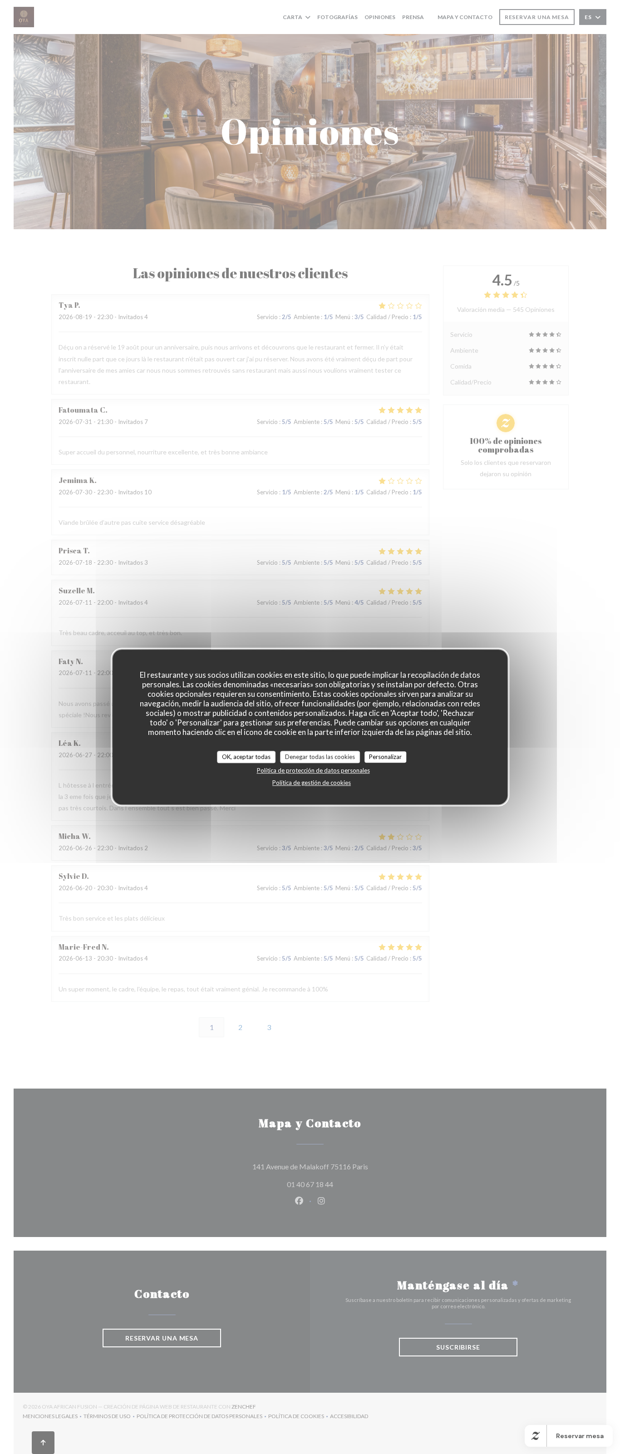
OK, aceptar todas (246, 756)
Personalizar (385, 756)
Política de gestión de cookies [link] (311, 782)
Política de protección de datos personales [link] (313, 770)
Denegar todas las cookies (320, 756)
